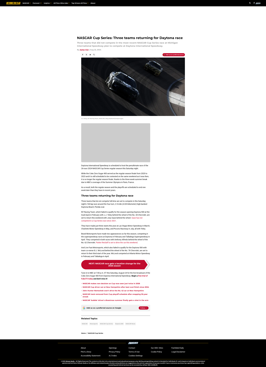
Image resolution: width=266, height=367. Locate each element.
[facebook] (254, 3)
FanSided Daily (177, 348)
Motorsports (94, 324)
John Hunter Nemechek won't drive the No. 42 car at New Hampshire (113, 291)
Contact (132, 348)
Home (83, 333)
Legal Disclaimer (178, 352)
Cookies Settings (136, 356)
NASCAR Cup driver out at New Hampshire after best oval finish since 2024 (116, 287)
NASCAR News (130, 324)
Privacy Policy (114, 352)
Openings (113, 348)
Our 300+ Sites (157, 348)
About (93, 3)
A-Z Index (113, 356)
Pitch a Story (86, 352)
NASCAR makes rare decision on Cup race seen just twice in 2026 (111, 284)
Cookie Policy (156, 352)
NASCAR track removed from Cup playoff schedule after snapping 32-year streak (115, 295)
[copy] (93, 54)
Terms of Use (134, 352)
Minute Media (70, 361)
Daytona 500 (119, 324)
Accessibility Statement (90, 356)
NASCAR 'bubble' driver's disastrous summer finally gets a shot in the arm (115, 300)
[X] (250, 3)
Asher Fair (84, 50)
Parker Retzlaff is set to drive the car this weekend (116, 242)
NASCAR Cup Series (106, 324)
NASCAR (84, 324)
